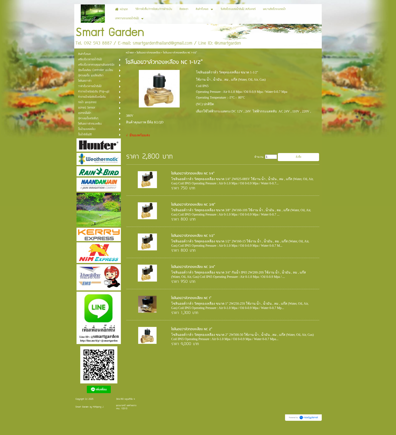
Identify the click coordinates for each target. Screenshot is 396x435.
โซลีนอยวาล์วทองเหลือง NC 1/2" (193, 236)
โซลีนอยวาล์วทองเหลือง (148, 53)
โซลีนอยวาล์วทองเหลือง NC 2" (191, 329)
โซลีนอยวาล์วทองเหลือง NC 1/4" (192, 173)
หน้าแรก (130, 53)
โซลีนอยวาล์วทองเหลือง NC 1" (191, 298)
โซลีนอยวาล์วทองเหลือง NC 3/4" (193, 267)
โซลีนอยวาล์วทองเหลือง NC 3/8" (193, 204)
